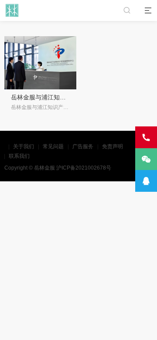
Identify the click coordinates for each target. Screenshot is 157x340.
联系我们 (19, 156)
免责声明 (112, 146)
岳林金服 (44, 168)
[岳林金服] (12, 10)
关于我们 (23, 146)
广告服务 (82, 146)
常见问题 (53, 146)
